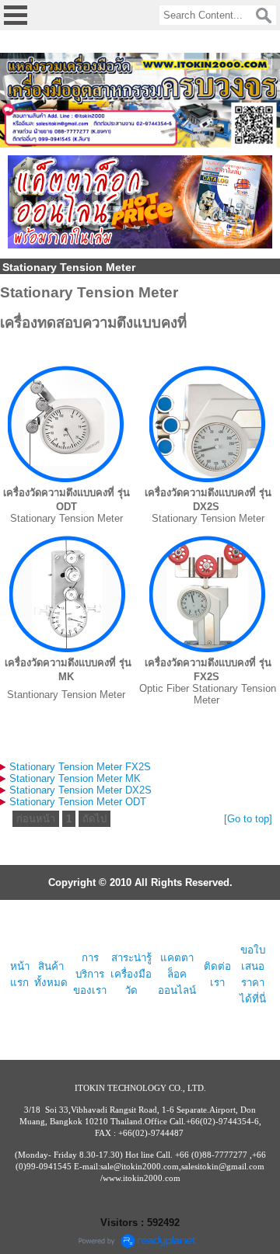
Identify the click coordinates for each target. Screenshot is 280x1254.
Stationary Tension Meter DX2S (80, 790)
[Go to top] (248, 819)
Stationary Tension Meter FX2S (80, 767)
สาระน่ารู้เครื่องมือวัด (131, 974)
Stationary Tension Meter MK (75, 778)
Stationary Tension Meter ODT (77, 802)
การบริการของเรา (90, 974)
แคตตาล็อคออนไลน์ (177, 974)
